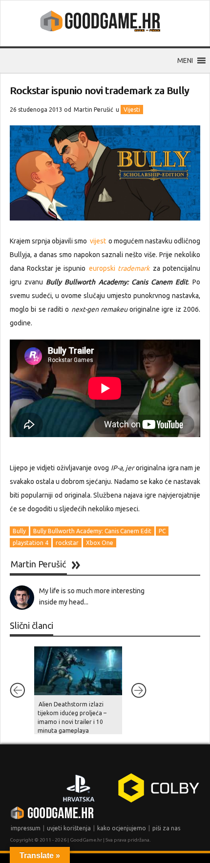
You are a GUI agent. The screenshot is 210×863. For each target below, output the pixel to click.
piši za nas (166, 828)
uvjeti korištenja (69, 828)
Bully (19, 531)
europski (117, 268)
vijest (98, 241)
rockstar (67, 543)
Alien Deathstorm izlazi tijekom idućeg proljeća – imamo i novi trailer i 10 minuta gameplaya (72, 717)
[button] (185, 60)
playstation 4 (30, 543)
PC (162, 531)
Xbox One (99, 543)
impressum (26, 828)
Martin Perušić (93, 109)
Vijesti (132, 109)
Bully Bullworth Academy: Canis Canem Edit (92, 531)
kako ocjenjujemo (121, 828)
